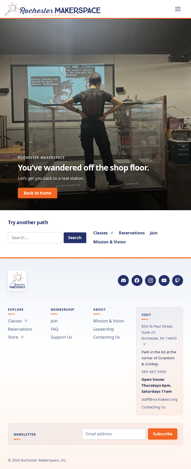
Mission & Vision (109, 242)
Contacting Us (106, 337)
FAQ (54, 329)
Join (154, 233)
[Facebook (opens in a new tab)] (137, 280)
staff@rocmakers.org (159, 399)
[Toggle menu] (180, 8)
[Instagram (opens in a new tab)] (150, 280)
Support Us (61, 337)
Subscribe (162, 434)
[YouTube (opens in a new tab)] (164, 280)
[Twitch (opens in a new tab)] (177, 280)
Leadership (103, 329)
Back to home (37, 193)
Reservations (132, 233)
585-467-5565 (154, 371)
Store (16, 337)
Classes (103, 233)
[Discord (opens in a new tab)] (123, 280)
